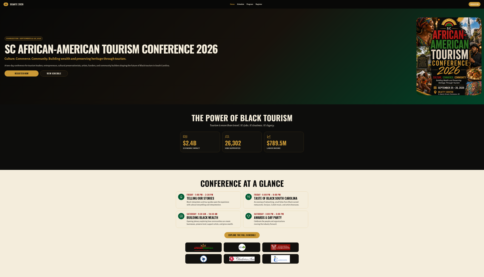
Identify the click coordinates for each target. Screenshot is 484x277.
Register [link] (474, 4)
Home (232, 4)
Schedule (240, 4)
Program (250, 4)
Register (259, 4)
